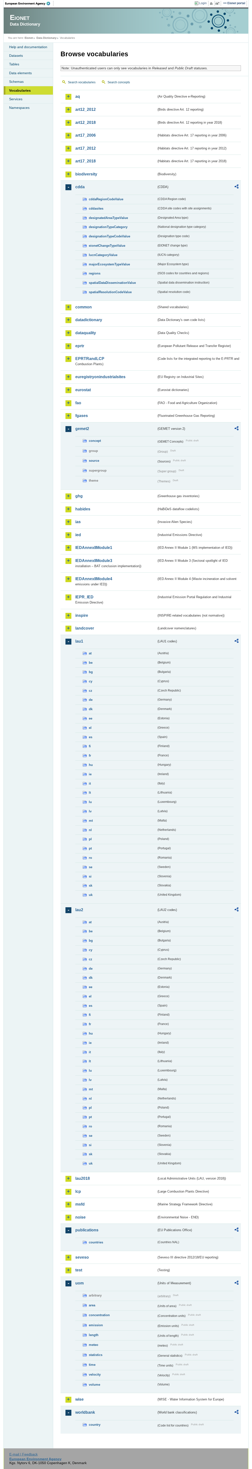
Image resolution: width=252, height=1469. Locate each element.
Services (15, 99)
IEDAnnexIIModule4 (93, 579)
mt (91, 820)
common (83, 307)
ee (90, 718)
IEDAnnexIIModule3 (93, 561)
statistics (95, 1355)
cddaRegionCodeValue (106, 199)
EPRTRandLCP (89, 359)
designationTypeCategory (108, 227)
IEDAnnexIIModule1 (93, 548)
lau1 (79, 641)
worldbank (85, 1412)
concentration (99, 1315)
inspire (81, 615)
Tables (14, 64)
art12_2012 (85, 109)
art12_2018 (85, 122)
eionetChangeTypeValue (107, 245)
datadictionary (88, 320)
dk (91, 709)
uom (79, 1283)
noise (80, 1217)
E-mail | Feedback (23, 1454)
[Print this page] (212, 3)
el (90, 728)
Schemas (16, 82)
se (90, 867)
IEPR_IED (84, 597)
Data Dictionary (46, 37)
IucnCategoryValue (103, 255)
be (91, 662)
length (93, 1335)
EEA (29, 3)
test (78, 1270)
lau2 (79, 910)
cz (90, 690)
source (94, 460)
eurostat (83, 390)
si (90, 876)
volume (94, 1384)
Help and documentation (28, 47)
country (94, 1424)
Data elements (20, 73)
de (91, 700)
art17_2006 (85, 135)
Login (203, 3)
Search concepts (119, 82)
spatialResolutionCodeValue (110, 292)
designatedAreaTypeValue (108, 218)
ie (90, 774)
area (92, 1305)
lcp (78, 1191)
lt (90, 792)
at (90, 653)
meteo (93, 1345)
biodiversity (86, 174)
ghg (79, 496)
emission (96, 1325)
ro (90, 858)
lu (90, 802)
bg (91, 672)
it (90, 783)
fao (78, 403)
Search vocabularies (81, 82)
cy (90, 681)
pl (90, 839)
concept (95, 441)
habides (82, 509)
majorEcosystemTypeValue (109, 264)
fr (90, 755)
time (92, 1365)
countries (96, 1242)
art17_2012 (85, 148)
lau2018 (82, 1178)
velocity (95, 1374)
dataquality (85, 333)
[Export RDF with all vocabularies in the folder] (236, 187)
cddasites (96, 208)
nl (90, 830)
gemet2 (82, 429)
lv (90, 811)
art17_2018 (85, 161)
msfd (80, 1204)
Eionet (29, 37)
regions (94, 273)
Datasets (16, 56)
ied (78, 535)
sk (90, 885)
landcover (84, 628)
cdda (80, 187)
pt (90, 848)
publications (86, 1230)
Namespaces (19, 108)
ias (78, 522)
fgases (81, 416)
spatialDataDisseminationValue (112, 283)
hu (91, 765)
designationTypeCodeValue (109, 236)
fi (90, 746)
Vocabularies (20, 90)
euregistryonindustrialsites (100, 377)
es (90, 737)
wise (79, 1399)
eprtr (79, 346)
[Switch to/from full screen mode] (218, 3)
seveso (82, 1257)
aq (77, 96)
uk (91, 895)
